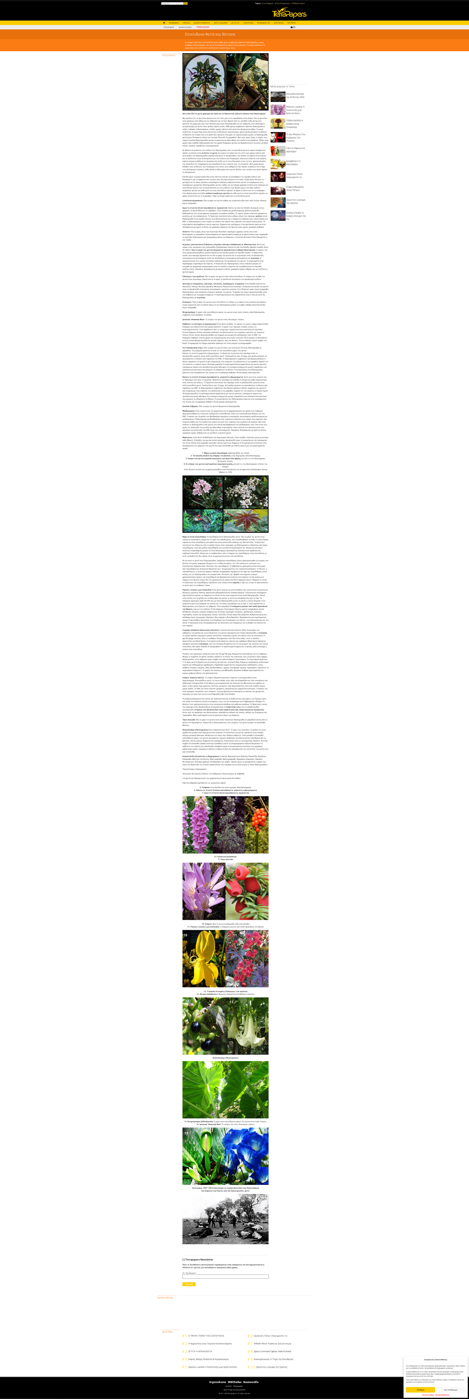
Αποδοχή (420, 1390)
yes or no (235, 23)
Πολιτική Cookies (428, 1395)
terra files (167, 1331)
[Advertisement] (289, 68)
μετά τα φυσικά (220, 23)
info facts (292, 23)
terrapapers (174, 23)
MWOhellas (235, 1382)
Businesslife (251, 1382)
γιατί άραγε (279, 23)
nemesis (186, 23)
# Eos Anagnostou (282, 3)
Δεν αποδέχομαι (450, 1390)
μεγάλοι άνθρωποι (202, 23)
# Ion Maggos (267, 3)
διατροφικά (169, 27)
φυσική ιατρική (185, 27)
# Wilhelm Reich (298, 3)
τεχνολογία (248, 23)
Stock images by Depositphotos (234, 1390)
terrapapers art (263, 23)
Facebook (228, 1386)
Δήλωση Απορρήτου (442, 1395)
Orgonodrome (217, 1382)
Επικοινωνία (238, 1386)
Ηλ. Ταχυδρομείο (189, 1273)
